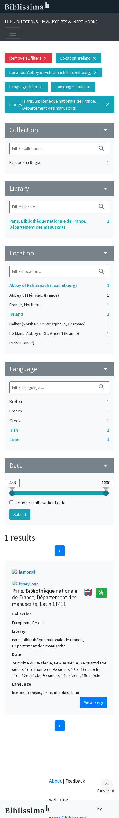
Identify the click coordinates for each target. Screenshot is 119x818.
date (59, 465)
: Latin (73, 86)
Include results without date (40, 502)
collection (59, 130)
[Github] (103, 6)
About (55, 781)
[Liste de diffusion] (54, 6)
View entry (93, 702)
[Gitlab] (113, 6)
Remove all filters (28, 58)
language (59, 369)
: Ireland (78, 58)
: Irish (26, 86)
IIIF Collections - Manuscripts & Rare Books (51, 21)
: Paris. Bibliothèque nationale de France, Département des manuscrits (59, 104)
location (59, 253)
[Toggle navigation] (13, 33)
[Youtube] (93, 6)
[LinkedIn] (64, 6)
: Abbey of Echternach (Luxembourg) (53, 72)
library (59, 188)
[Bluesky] (74, 6)
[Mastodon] (83, 6)
